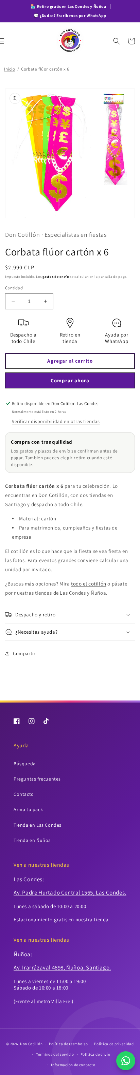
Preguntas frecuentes (37, 779)
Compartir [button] (24, 653)
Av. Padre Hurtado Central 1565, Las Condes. (70, 892)
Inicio (9, 69)
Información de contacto (73, 1064)
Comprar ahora (70, 380)
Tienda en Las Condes (38, 825)
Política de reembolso (68, 1043)
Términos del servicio (55, 1054)
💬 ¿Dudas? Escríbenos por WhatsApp (70, 15)
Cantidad (14, 288)
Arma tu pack (28, 809)
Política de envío (95, 1054)
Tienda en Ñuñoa (32, 840)
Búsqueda (25, 764)
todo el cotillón (88, 583)
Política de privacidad (114, 1043)
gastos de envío (55, 276)
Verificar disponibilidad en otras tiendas (56, 421)
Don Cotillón (31, 1043)
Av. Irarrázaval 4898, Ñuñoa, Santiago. (62, 967)
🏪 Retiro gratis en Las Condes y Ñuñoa (68, 6)
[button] (8, 41)
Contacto (24, 794)
